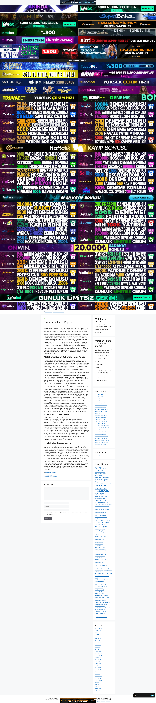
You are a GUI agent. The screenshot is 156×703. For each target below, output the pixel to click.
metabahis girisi (100, 524)
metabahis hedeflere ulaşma (99, 539)
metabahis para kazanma (108, 570)
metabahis (108, 483)
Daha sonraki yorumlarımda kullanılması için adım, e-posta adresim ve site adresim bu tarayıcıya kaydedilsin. (66, 513)
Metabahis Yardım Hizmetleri (102, 409)
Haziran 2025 (98, 634)
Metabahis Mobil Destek (101, 438)
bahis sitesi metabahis (100, 468)
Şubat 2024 (98, 663)
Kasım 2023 (98, 669)
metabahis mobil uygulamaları (99, 562)
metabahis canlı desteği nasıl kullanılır (101, 507)
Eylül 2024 (97, 649)
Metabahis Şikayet (100, 611)
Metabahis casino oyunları (100, 515)
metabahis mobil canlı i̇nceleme (100, 557)
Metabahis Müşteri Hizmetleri (101, 565)
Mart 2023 (97, 686)
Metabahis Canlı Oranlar (101, 444)
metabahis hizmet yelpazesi (99, 542)
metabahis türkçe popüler (106, 597)
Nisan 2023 (98, 684)
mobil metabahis (100, 613)
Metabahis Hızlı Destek (100, 417)
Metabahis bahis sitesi (101, 496)
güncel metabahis (100, 481)
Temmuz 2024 (98, 653)
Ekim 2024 (97, 647)
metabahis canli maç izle (103, 504)
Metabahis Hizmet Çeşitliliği (102, 425)
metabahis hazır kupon (69, 473)
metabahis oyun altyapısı (107, 568)
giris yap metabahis (102, 477)
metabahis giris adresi (102, 522)
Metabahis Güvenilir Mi (101, 536)
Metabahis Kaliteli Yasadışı (101, 442)
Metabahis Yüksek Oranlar (101, 421)
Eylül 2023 (97, 674)
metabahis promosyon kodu (102, 577)
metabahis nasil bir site (100, 567)
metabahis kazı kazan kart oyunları (100, 549)
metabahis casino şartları (99, 518)
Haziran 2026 (98, 628)
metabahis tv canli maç (101, 592)
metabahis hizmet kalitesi (99, 541)
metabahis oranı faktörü (98, 568)
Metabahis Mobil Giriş (100, 559)
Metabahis (97, 413)
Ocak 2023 (97, 690)
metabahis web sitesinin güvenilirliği (100, 600)
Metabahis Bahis (102, 491)
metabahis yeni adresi (100, 606)
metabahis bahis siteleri (100, 494)
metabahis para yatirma (100, 571)
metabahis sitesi (99, 581)
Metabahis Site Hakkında (101, 405)
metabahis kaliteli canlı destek (100, 545)
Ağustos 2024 (98, 651)
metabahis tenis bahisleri (99, 588)
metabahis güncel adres (102, 531)
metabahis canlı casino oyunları (102, 506)
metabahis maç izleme (100, 556)
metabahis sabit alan (98, 579)
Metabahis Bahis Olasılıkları (101, 436)
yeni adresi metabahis (101, 615)
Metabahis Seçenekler (100, 400)
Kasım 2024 (98, 645)
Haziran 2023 (98, 680)
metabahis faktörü (109, 520)
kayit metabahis (48, 473)
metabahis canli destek (101, 502)
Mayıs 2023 (98, 682)
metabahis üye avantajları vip (107, 607)
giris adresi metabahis (100, 473)
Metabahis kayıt (100, 547)
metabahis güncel (100, 529)
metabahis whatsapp (102, 602)
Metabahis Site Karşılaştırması (102, 419)
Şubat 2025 (98, 638)
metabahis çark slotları (98, 607)
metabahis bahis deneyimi (100, 493)
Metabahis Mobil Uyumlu (50, 475)
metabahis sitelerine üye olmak (107, 579)
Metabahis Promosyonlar (50, 472)
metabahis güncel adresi (103, 533)
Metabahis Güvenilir (99, 534)
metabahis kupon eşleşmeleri (99, 552)
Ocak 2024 (97, 665)
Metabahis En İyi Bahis (100, 434)
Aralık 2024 (98, 643)
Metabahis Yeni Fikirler (100, 407)
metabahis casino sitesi (101, 517)
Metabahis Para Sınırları (101, 415)
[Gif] (78, 148)
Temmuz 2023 (98, 678)
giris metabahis (98, 475)
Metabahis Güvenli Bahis (101, 411)
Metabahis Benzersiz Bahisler (102, 429)
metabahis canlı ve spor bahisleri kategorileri (102, 509)
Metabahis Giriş (99, 396)
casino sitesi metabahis (100, 472)
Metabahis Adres (100, 485)
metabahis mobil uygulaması (101, 563)
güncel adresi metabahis (102, 479)
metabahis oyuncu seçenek (99, 570)
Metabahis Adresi (99, 394)
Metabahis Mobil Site (100, 423)
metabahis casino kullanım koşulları (100, 512)
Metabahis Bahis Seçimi (101, 432)
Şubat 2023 (98, 688)
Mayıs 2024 (98, 657)
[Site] (39, 106)
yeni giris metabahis (101, 617)
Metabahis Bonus (100, 498)
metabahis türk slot (98, 597)
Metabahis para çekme (103, 574)
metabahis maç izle (100, 554)
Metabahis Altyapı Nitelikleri (51, 476)
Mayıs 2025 (98, 636)
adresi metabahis (98, 467)
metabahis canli (100, 500)
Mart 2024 (97, 661)
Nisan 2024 (98, 659)
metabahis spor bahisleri (100, 584)
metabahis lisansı (107, 552)
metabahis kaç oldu (101, 551)
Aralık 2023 (98, 667)
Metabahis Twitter (101, 595)
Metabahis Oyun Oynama (101, 398)
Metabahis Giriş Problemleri (102, 427)
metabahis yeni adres (101, 604)
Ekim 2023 (97, 672)
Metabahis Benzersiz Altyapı (102, 440)
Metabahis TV (99, 590)
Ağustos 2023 (98, 676)
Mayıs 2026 (98, 630)
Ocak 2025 (97, 640)
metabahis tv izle (99, 593)
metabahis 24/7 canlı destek (58, 473)
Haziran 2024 (98, 655)
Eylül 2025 (97, 632)
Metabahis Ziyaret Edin (100, 403)
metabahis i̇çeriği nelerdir (99, 544)
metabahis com (100, 520)
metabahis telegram (101, 586)
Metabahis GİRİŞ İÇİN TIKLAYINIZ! (78, 60)
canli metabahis (99, 470)
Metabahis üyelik (100, 609)
